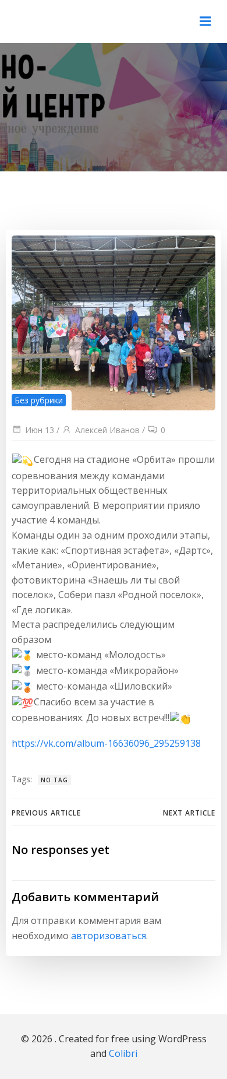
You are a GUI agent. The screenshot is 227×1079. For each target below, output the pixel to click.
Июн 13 (39, 429)
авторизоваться (108, 935)
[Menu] (205, 21)
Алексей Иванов (107, 429)
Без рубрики (39, 400)
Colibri (123, 1053)
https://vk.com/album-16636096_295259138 (106, 743)
